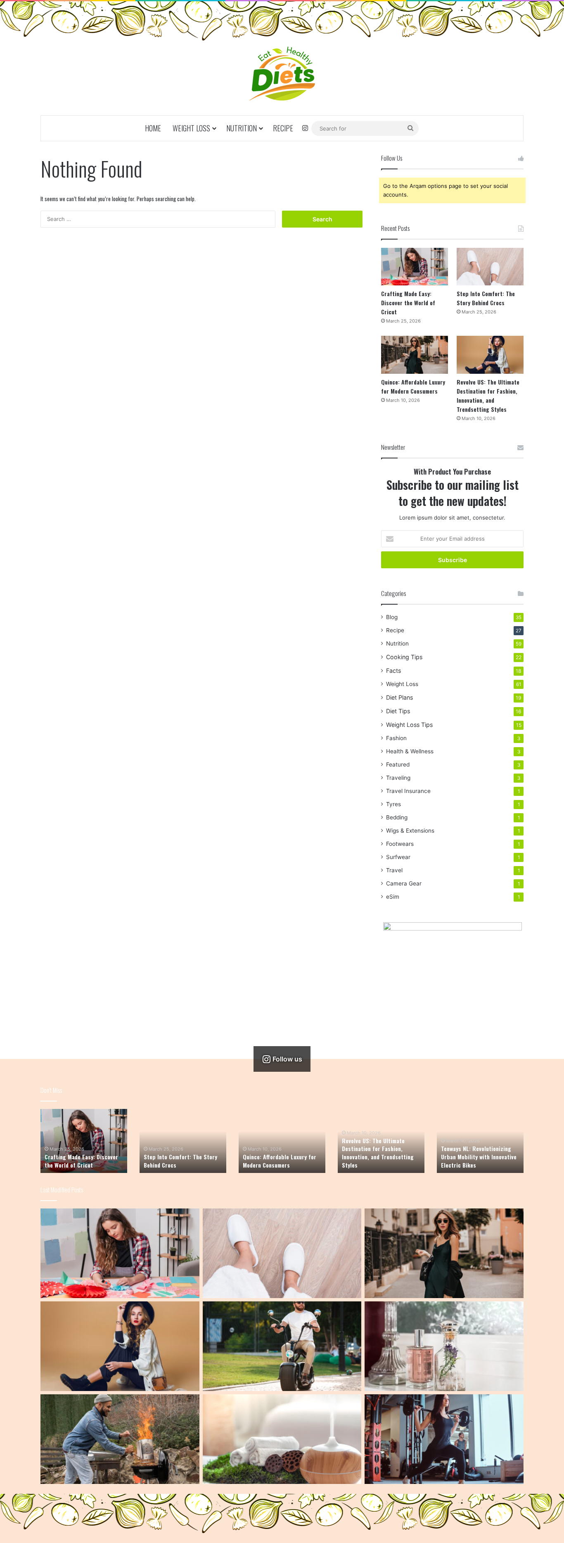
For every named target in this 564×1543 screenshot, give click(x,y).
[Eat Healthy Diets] (282, 74)
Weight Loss (191, 128)
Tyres (393, 804)
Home (153, 128)
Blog (392, 617)
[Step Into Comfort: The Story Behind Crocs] (490, 266)
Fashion (396, 738)
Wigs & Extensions (410, 830)
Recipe (283, 128)
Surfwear (398, 857)
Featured (398, 764)
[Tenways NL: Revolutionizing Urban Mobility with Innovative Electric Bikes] (282, 1346)
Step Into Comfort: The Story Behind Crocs (486, 298)
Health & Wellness (410, 751)
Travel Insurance (408, 791)
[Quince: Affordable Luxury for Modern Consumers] (414, 354)
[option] (83, 1141)
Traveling (398, 777)
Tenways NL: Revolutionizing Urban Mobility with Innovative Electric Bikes (479, 1156)
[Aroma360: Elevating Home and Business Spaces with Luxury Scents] (444, 1346)
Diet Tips (398, 711)
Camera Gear (404, 883)
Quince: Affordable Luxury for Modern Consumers (413, 386)
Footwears (400, 843)
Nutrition (241, 128)
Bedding (397, 817)
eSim (392, 896)
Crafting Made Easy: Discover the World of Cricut (408, 302)
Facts (393, 670)
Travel (394, 870)
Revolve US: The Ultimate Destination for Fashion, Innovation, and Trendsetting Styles (488, 395)
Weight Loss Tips (409, 724)
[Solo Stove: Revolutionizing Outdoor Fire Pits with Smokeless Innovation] (119, 1439)
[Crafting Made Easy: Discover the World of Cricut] (414, 266)
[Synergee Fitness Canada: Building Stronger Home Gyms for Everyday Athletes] (444, 1439)
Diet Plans (399, 697)
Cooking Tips (404, 656)
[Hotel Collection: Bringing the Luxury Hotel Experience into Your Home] (282, 1439)
